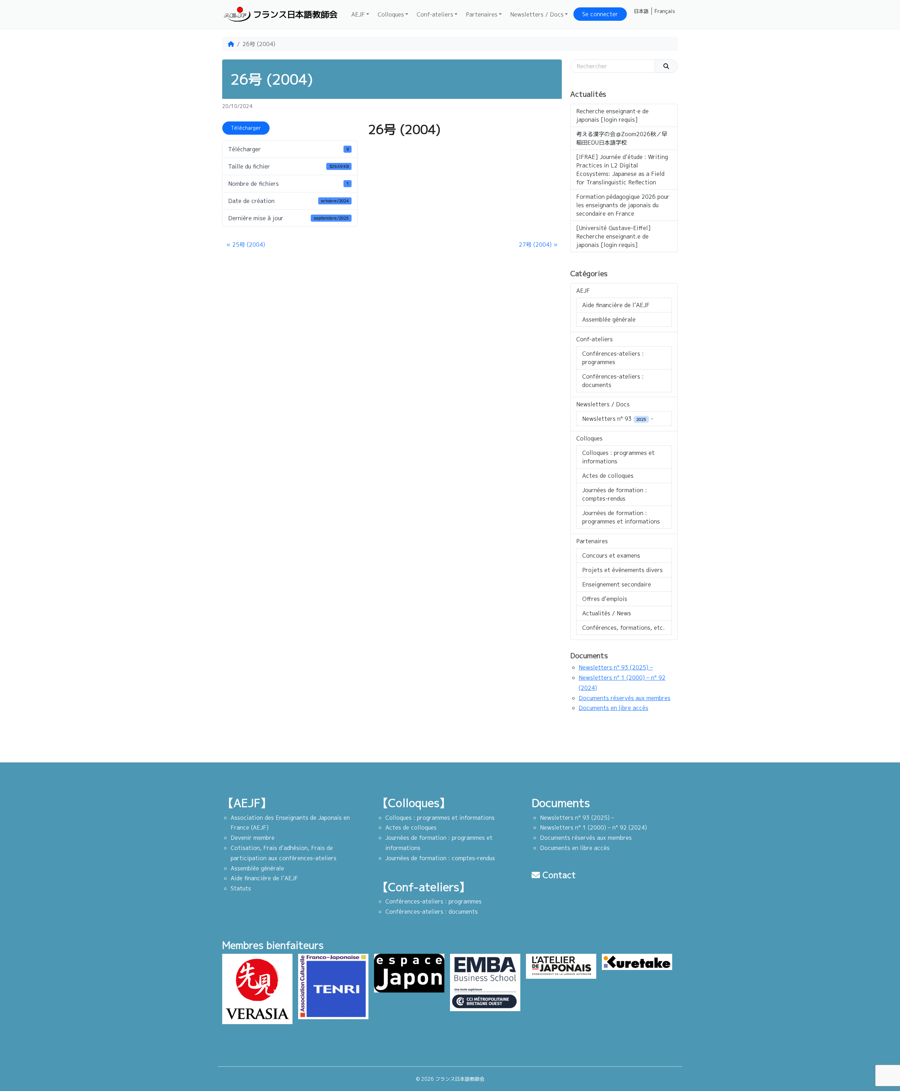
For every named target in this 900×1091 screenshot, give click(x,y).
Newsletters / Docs (537, 14)
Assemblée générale (609, 319)
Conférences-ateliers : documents (613, 381)
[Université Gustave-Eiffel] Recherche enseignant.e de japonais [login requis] (613, 236)
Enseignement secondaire (616, 584)
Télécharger (246, 128)
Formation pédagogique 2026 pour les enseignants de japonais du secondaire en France (622, 205)
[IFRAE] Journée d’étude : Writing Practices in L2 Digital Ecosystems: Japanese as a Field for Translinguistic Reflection (622, 169)
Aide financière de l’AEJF (616, 305)
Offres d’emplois (604, 599)
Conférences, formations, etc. (623, 628)
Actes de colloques (608, 476)
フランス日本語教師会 (295, 14)
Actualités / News (606, 613)
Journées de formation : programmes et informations (621, 517)
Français (665, 11)
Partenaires (481, 14)
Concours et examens (611, 555)
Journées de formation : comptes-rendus (614, 494)
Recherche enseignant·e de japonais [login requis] (612, 115)
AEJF (358, 14)
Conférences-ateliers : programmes (613, 358)
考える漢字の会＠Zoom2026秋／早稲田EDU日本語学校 (621, 138)
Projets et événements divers (622, 570)
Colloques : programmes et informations (618, 457)
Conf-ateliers (435, 14)
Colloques (391, 14)
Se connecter (600, 14)
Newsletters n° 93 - (617, 419)
